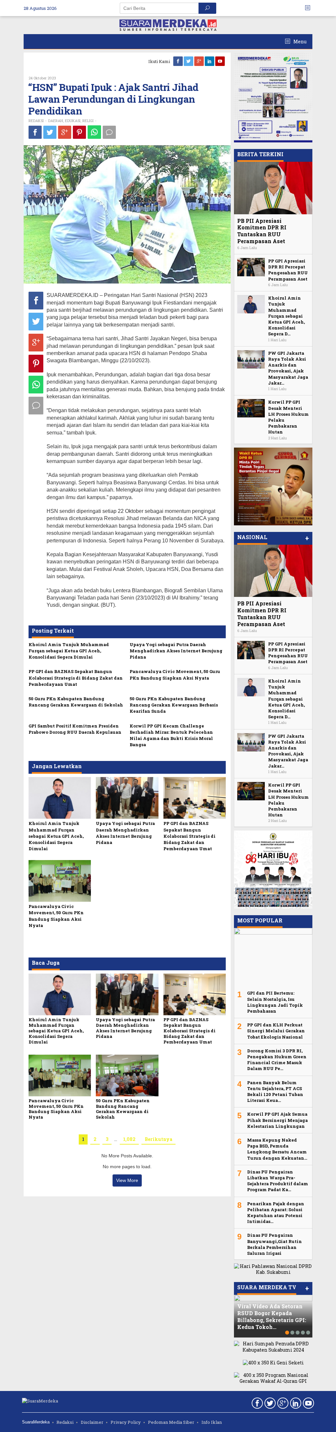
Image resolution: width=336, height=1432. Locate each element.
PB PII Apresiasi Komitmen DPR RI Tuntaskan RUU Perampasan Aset (261, 230)
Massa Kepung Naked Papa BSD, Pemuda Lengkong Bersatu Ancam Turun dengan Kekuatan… (277, 1149)
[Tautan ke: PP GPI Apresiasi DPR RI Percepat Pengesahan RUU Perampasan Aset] (251, 266)
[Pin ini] (79, 132)
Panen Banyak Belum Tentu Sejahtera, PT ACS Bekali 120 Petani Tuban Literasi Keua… (275, 1092)
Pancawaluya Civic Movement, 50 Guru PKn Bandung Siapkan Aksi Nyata (175, 674)
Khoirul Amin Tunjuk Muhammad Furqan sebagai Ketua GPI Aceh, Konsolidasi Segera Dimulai (69, 651)
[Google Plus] (199, 61)
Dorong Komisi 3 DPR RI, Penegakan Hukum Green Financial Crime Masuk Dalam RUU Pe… (276, 1060)
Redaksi (65, 1422)
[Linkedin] (210, 61)
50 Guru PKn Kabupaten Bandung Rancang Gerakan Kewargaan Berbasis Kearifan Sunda (174, 705)
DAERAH (55, 120)
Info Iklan (211, 1422)
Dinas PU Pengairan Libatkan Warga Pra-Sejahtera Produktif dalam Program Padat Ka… (277, 1181)
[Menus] (309, 8)
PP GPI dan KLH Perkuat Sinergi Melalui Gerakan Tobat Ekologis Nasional (276, 1031)
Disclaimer (92, 1422)
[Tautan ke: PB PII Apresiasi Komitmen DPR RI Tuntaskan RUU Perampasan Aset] (273, 188)
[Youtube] (220, 61)
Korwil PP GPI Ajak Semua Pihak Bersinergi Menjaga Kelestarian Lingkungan (277, 1120)
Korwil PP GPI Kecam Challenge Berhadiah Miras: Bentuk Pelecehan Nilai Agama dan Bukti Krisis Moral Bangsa (171, 735)
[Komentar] (109, 132)
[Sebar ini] (35, 132)
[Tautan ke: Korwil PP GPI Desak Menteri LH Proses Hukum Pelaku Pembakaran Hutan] (251, 408)
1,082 (129, 1139)
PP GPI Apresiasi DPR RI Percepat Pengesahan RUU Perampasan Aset (288, 270)
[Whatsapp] (94, 132)
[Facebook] (178, 61)
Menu (299, 41)
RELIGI (88, 120)
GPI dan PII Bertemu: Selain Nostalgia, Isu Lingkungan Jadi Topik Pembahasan (275, 1002)
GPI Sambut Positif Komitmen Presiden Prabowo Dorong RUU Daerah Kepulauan (75, 729)
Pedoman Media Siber (171, 1422)
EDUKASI (72, 120)
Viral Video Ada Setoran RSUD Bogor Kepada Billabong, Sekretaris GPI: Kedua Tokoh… (271, 1316)
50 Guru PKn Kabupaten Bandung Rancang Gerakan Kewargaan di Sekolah (76, 702)
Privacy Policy (126, 1422)
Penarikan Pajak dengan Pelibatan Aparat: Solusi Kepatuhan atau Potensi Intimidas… (275, 1213)
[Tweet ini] (49, 132)
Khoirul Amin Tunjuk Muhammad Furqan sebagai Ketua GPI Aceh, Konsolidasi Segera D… (286, 316)
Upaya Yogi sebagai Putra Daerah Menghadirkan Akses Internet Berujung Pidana (176, 651)
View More (127, 1180)
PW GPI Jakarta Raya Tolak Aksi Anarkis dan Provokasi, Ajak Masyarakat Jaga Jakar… (288, 368)
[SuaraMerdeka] (168, 24)
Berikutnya (158, 1139)
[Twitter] (189, 61)
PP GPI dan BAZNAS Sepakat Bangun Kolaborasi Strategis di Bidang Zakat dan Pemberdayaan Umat (76, 677)
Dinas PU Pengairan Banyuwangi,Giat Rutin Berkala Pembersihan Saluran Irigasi (274, 1244)
